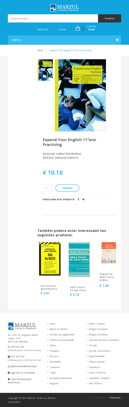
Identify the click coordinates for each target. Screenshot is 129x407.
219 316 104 (24, 348)
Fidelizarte (115, 397)
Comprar (67, 187)
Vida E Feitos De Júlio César (78, 289)
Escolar (93, 345)
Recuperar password (61, 378)
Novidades (55, 361)
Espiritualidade (97, 356)
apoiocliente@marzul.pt (23, 366)
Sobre (53, 345)
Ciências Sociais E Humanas (104, 340)
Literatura (94, 367)
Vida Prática (95, 383)
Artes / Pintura (97, 323)
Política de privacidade (62, 340)
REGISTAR (42, 29)
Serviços (54, 356)
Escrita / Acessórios (99, 350)
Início (40, 50)
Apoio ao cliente (58, 329)
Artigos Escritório (98, 334)
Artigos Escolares (98, 329)
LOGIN (62, 29)
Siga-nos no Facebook (22, 372)
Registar (54, 383)
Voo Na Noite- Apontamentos (49, 287)
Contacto (55, 367)
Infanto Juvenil (97, 361)
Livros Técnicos (97, 372)
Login (53, 372)
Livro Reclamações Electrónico (19, 381)
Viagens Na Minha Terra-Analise (107, 276)
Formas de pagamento (62, 334)
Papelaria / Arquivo (99, 378)
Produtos (55, 350)
